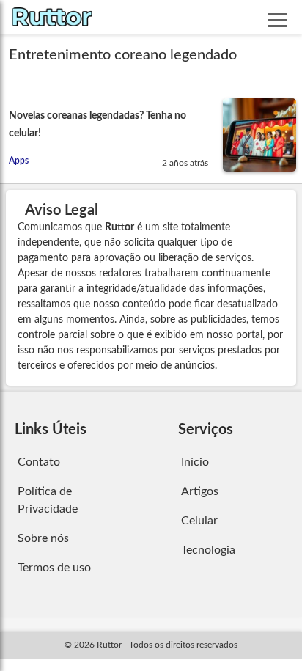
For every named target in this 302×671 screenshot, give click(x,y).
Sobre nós (43, 538)
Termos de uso (54, 567)
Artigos (199, 491)
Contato (39, 462)
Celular (199, 521)
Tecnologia (208, 550)
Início (195, 462)
